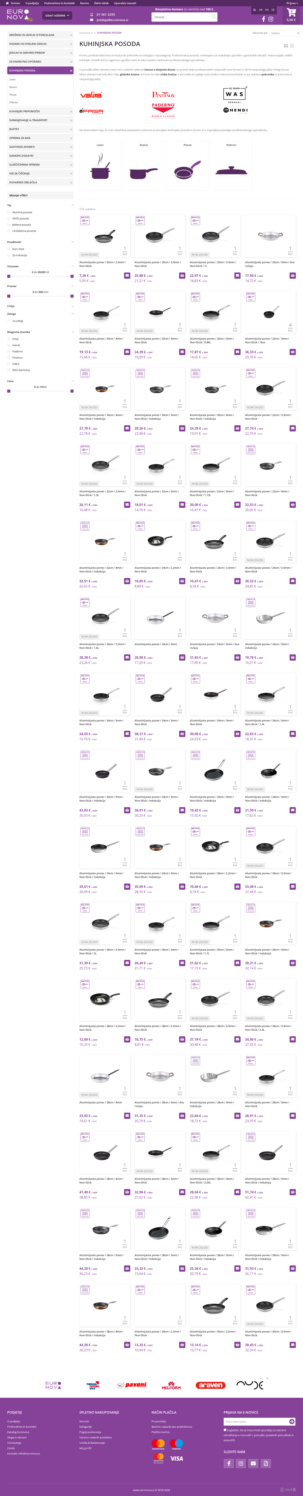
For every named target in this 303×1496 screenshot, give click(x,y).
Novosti (84, 1421)
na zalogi (17, 321)
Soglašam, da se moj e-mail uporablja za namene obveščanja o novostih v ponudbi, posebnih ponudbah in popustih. (259, 1435)
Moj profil (85, 1448)
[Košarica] (291, 15)
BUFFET (14, 129)
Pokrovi (13, 102)
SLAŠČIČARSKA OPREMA (24, 164)
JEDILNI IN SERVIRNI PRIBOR (27, 52)
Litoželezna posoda (24, 231)
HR (260, 10)
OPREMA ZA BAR (19, 138)
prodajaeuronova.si (112, 20)
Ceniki (11, 1448)
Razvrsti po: (260, 32)
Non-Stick (18, 249)
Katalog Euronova (18, 1432)
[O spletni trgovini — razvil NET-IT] (288, 1489)
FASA (15, 339)
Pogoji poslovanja (90, 1432)
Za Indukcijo (19, 255)
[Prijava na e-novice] (292, 1422)
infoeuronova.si (29, 1453)
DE (273, 10)
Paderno (17, 351)
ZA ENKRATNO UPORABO (25, 61)
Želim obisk (101, 3)
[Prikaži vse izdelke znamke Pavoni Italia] (132, 1385)
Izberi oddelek (55, 15)
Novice (84, 3)
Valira (15, 364)
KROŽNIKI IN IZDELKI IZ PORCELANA (31, 35)
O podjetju (32, 3)
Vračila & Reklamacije (92, 1443)
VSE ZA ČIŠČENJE (19, 173)
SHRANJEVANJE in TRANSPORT (28, 120)
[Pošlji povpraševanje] (127, 275)
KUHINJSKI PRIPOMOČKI (24, 111)
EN (267, 10)
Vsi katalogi (14, 1443)
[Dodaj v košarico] (182, 275)
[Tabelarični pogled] (292, 46)
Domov (15, 3)
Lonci (12, 79)
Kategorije (85, 1426)
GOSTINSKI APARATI (22, 147)
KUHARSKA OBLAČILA (23, 182)
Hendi (16, 345)
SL (254, 10)
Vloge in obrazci (16, 1437)
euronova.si (86, 32)
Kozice (13, 87)
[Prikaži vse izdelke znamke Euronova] (53, 1385)
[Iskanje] (213, 17)
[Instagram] (270, 19)
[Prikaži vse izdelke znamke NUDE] (250, 1385)
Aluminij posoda (22, 212)
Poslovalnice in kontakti (59, 3)
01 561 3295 (106, 14)
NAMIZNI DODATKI (21, 156)
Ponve (12, 94)
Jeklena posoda (21, 224)
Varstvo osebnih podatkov (95, 1437)
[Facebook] (263, 19)
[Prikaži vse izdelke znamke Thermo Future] (93, 1385)
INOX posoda (20, 218)
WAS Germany (21, 370)
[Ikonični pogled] (286, 46)
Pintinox (17, 357)
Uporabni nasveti (125, 3)
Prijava (292, 3)
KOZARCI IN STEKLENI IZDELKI (28, 44)
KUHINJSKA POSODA (22, 70)
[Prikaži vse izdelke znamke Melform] (171, 1385)
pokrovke (268, 74)
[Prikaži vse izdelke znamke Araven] (210, 1385)
